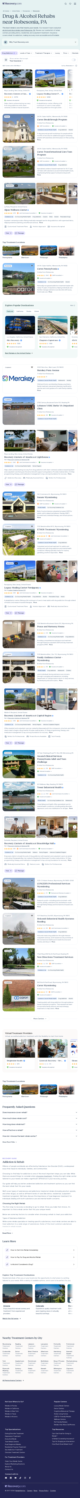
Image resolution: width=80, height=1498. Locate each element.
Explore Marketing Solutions (15, 1464)
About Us (8, 1467)
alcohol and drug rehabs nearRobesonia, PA (18, 30)
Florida (28, 311)
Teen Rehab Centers (12, 1442)
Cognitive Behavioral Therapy (64, 1411)
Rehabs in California (12, 1408)
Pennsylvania (26, 11)
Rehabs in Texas (10, 1414)
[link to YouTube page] (15, 1478)
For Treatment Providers (14, 1457)
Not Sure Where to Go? (14, 1402)
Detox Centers (59, 1408)
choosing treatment (44, 1176)
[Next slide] (72, 90)
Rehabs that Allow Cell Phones (64, 1425)
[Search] (65, 3)
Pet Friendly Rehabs (61, 1422)
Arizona (6, 1306)
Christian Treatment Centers (15, 1452)
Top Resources (58, 1429)
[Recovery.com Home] (12, 4)
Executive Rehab (10, 1439)
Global (36, 311)
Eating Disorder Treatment (14, 1433)
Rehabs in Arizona (11, 1416)
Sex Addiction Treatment (14, 1450)
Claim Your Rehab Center (13, 1461)
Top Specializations (13, 1429)
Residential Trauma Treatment (15, 1447)
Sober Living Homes (61, 1414)
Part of (16, 459)
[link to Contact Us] (6, 1478)
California (19, 311)
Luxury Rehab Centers (61, 1406)
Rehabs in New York (12, 1411)
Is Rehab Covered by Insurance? (63, 1439)
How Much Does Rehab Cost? (62, 1444)
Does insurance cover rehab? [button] (14, 1112)
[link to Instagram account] (25, 1478)
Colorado (40, 1306)
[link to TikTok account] (20, 1478)
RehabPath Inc (20, 1491)
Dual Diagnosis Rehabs (13, 1444)
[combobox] (17, 65)
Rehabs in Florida (11, 1406)
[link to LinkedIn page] (11, 1478)
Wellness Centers (60, 1419)
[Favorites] (70, 3)
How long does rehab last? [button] (13, 1124)
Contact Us (9, 1469)
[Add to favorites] (32, 116)
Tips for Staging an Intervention (63, 1441)
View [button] (7, 233)
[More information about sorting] (76, 65)
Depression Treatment (13, 1436)
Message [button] (21, 233)
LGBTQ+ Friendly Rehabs (62, 1416)
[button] (75, 3)
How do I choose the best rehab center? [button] (19, 1136)
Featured (10, 311)
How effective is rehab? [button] (12, 1130)
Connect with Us (11, 1474)
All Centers (6, 11)
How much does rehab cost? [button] (14, 1118)
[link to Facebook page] (30, 1478)
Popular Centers (60, 1402)
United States (16, 11)
